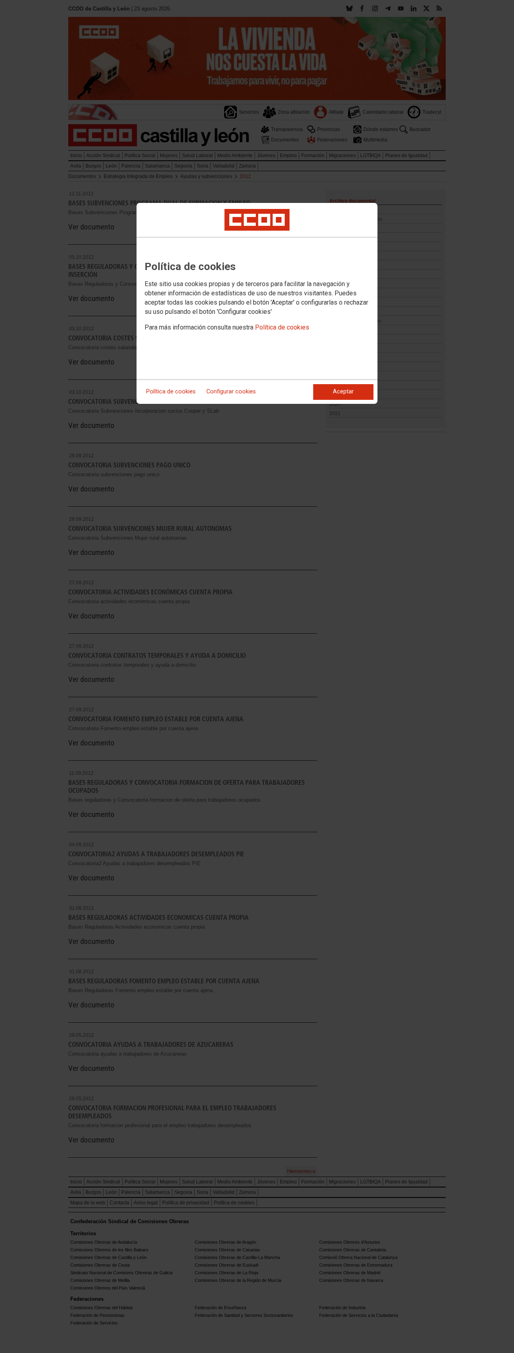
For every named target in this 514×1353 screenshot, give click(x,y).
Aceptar (343, 391)
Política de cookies (282, 327)
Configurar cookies (231, 391)
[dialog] (257, 303)
